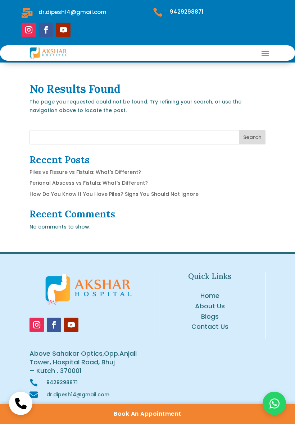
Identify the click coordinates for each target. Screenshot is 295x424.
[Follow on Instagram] (29, 30)
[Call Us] (20, 403)
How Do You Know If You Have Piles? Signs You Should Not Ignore (114, 194)
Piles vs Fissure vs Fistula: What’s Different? (85, 172)
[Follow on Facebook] (46, 30)
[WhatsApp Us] (274, 403)
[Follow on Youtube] (63, 30)
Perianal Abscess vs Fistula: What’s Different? (89, 182)
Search (252, 137)
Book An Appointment (147, 414)
